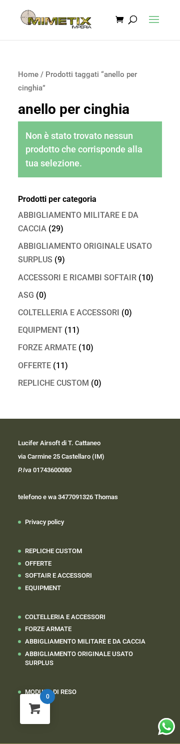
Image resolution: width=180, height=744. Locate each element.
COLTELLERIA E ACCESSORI (69, 312)
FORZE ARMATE (47, 347)
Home (28, 74)
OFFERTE (34, 365)
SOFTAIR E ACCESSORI (58, 575)
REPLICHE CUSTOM (53, 383)
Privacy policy (44, 522)
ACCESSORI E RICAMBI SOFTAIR (77, 277)
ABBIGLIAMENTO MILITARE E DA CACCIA (85, 641)
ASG (26, 295)
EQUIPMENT (40, 330)
